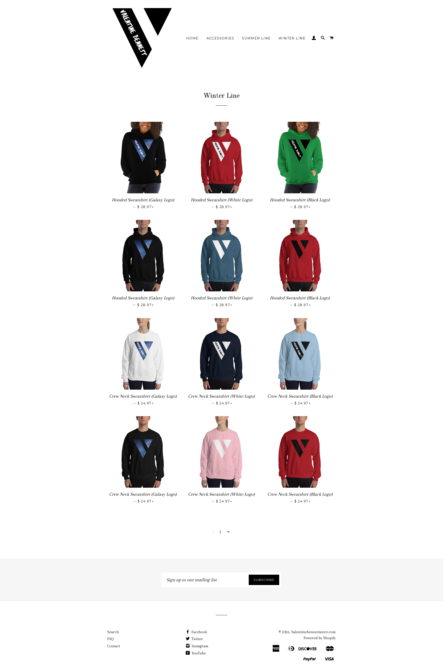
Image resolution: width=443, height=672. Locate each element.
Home (192, 38)
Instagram (199, 646)
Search (113, 632)
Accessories (220, 38)
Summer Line (256, 38)
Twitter (197, 639)
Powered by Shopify (320, 638)
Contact (113, 646)
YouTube (198, 653)
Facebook (199, 632)
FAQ (110, 639)
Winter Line (291, 38)
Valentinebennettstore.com (313, 632)
